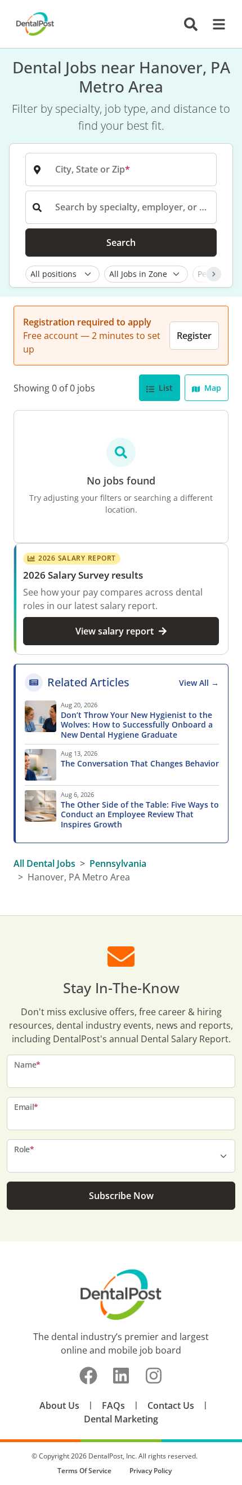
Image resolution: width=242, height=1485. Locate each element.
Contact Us (170, 1405)
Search (121, 242)
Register (194, 335)
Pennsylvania (117, 863)
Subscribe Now (121, 1195)
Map (211, 387)
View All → (199, 682)
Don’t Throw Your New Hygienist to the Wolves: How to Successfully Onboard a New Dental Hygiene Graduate (137, 725)
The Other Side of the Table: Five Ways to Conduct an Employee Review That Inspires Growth (140, 815)
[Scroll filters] (214, 274)
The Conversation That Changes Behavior (140, 764)
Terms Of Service (84, 1470)
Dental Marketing (121, 1419)
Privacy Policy (150, 1470)
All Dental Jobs (44, 863)
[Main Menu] (215, 24)
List (164, 387)
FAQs (113, 1405)
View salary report (114, 631)
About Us (59, 1405)
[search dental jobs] (191, 24)
